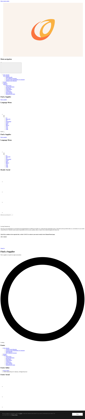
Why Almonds (6, 76)
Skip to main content (5, 1)
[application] (42, 415)
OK (1, 236)
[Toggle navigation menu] (1, 62)
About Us (5, 84)
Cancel (5, 236)
